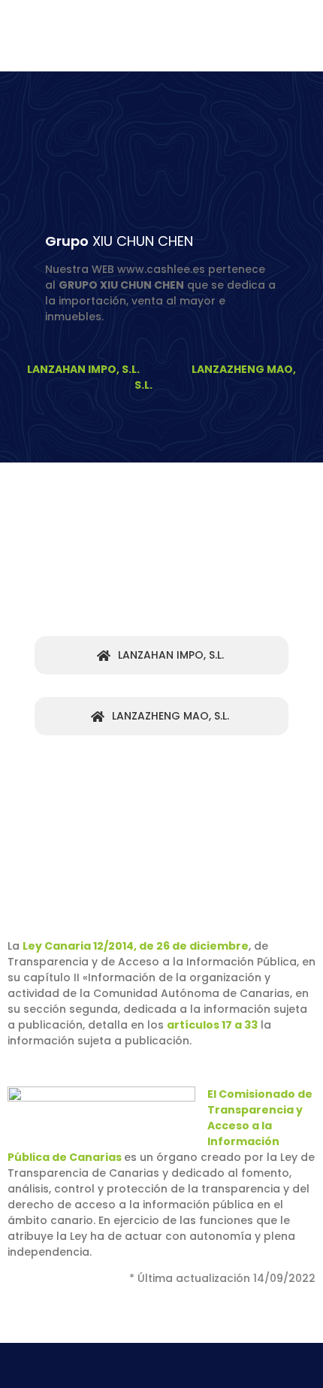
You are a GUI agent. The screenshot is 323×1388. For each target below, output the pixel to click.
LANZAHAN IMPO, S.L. (85, 369)
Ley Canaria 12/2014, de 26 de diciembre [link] (136, 945)
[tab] (162, 655)
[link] (212, 1024)
